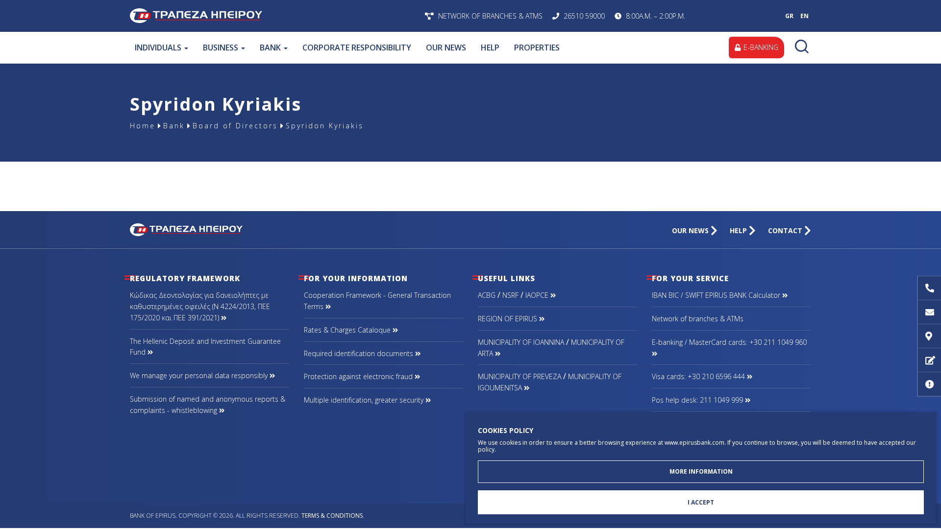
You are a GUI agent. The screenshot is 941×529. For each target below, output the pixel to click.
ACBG (486, 295)
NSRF (510, 295)
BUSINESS (221, 47)
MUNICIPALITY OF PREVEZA (519, 376)
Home (142, 125)
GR (789, 16)
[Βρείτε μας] (929, 336)
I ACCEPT (701, 502)
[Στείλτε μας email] (929, 312)
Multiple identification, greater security (364, 400)
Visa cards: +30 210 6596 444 (699, 376)
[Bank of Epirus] (186, 228)
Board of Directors (235, 125)
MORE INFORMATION (701, 471)
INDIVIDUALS (159, 47)
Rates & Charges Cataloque (348, 330)
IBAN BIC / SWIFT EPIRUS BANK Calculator (717, 295)
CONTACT (786, 230)
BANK (271, 47)
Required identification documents (359, 353)
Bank (174, 125)
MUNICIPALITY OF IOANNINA (521, 342)
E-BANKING (760, 47)
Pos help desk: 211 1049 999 (698, 400)
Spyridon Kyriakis (325, 125)
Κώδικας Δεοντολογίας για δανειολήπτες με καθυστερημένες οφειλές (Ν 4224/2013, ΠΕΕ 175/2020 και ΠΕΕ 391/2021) (200, 306)
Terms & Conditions (332, 515)
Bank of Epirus (258, 16)
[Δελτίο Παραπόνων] (929, 360)
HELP (490, 47)
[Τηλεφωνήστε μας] (929, 288)
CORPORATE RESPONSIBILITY (356, 47)
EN (804, 16)
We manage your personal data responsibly (200, 375)
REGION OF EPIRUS (508, 318)
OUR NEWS (446, 47)
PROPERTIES (537, 47)
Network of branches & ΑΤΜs (697, 318)
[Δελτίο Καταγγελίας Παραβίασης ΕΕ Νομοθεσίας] (929, 384)
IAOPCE (537, 295)
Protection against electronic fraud (359, 376)
